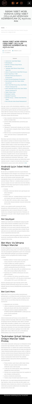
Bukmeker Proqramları (10, 96)
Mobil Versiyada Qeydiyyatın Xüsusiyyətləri (15, 79)
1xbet (25, 163)
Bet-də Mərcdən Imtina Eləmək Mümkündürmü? (16, 101)
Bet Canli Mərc (8, 66)
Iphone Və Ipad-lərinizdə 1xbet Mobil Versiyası (16, 72)
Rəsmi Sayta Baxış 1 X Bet (11, 74)
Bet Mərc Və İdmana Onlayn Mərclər (13, 64)
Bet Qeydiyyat (8, 62)
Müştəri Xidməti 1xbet (10, 92)
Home (2, 27)
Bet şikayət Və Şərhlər (10, 94)
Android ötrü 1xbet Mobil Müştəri (13, 61)
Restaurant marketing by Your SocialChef (16, 395)
